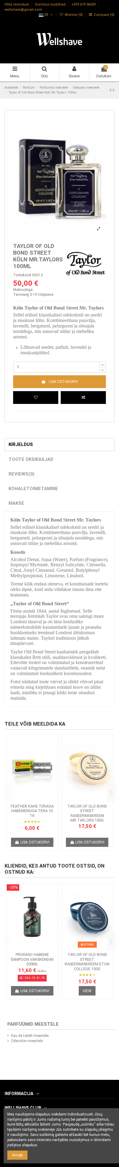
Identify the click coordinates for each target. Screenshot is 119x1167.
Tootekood (22, 275)
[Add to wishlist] (35, 397)
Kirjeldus (21, 444)
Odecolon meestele (27, 1041)
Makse (16, 503)
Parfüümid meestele (33, 1024)
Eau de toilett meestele (30, 1036)
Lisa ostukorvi (63, 382)
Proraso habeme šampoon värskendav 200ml (32, 959)
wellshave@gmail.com (23, 10)
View (87, 991)
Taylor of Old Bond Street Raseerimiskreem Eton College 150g (87, 961)
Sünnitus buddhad (51, 5)
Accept (17, 1155)
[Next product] (113, 90)
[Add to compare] (83, 397)
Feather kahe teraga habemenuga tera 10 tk (32, 811)
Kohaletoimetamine (33, 488)
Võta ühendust (17, 5)
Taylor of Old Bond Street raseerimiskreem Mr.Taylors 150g (87, 813)
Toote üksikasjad (31, 459)
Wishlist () (74, 15)
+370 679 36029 (83, 5)
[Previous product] (111, 90)
